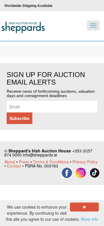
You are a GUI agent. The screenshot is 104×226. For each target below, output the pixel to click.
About (9, 162)
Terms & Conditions (51, 162)
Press (24, 162)
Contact (14, 166)
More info (89, 219)
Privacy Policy (85, 162)
